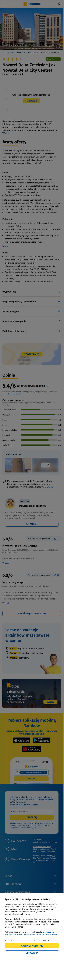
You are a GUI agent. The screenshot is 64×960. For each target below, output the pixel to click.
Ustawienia (37, 953)
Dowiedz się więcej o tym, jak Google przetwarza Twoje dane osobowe (31, 933)
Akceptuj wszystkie (33, 946)
